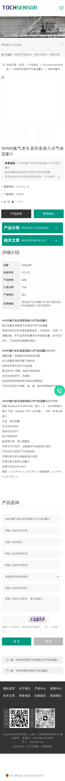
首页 (21, 64)
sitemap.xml (36, 741)
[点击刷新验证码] (38, 619)
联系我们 (49, 213)
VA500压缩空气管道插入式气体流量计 (37, 659)
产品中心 (40, 688)
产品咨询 (16, 213)
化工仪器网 (32, 746)
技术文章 (9, 695)
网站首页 (9, 688)
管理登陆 (47, 746)
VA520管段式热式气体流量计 (32, 670)
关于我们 (25, 688)
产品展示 (33, 64)
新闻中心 (56, 688)
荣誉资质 (25, 695)
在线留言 (40, 695)
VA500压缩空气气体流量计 (28, 69)
